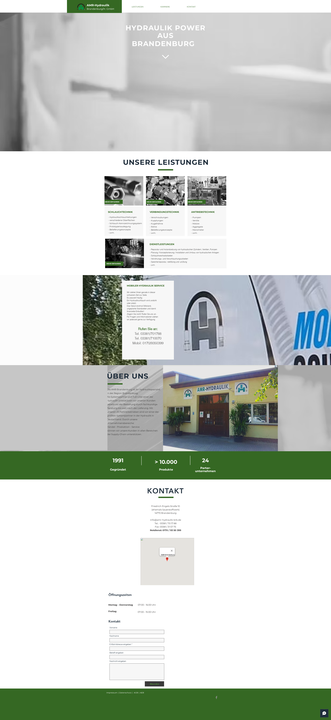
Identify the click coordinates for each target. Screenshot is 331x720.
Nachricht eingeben (118, 661)
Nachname (114, 636)
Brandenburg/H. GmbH (100, 9)
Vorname (113, 628)
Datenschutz (125, 693)
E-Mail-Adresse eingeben (120, 644)
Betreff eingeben (116, 653)
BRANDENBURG (164, 43)
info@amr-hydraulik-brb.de (165, 520)
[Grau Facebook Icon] (216, 697)
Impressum (111, 693)
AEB (142, 693)
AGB (136, 693)
